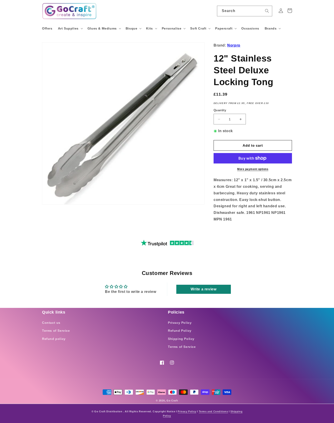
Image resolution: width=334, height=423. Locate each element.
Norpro (233, 45)
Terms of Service (56, 330)
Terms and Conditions (213, 411)
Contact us (51, 322)
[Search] (267, 11)
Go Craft (172, 400)
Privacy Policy (180, 322)
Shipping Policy (181, 339)
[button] (70, 28)
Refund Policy (180, 330)
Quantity (220, 110)
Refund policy (54, 339)
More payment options (252, 169)
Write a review (203, 289)
